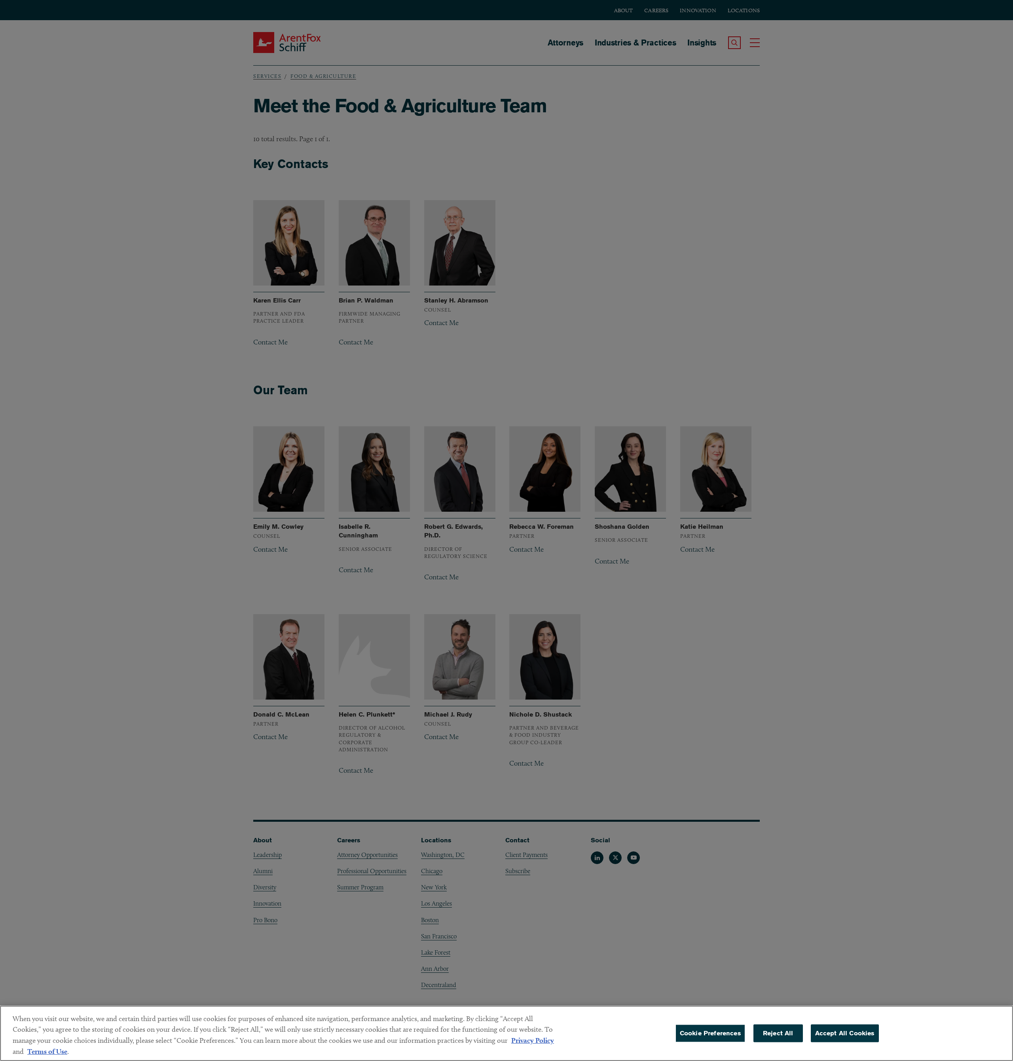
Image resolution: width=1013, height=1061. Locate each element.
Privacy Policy (532, 1040)
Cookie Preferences (710, 1033)
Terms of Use (47, 1051)
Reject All (778, 1033)
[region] (506, 1033)
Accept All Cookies (845, 1033)
